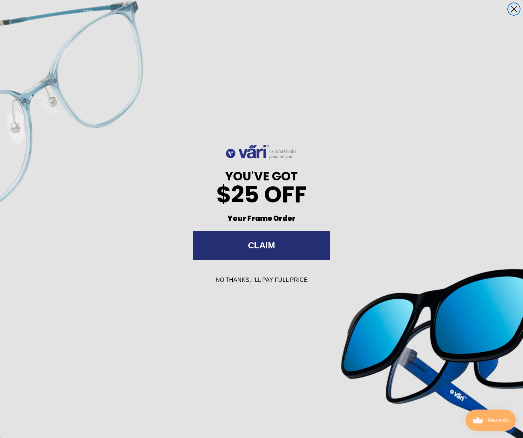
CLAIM (261, 245)
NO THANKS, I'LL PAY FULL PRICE (262, 280)
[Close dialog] (514, 9)
